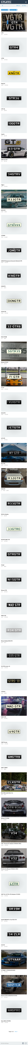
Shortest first (4, 9)
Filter (24, 5)
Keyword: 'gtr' (13, 9)
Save (19, 5)
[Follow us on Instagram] (26, 1043)
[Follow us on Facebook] (23, 1043)
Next (16, 1031)
